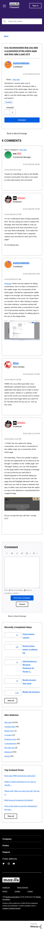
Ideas (5, 36)
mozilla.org (6, 896)
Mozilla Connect (14, 5)
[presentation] (6, 561)
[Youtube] (14, 872)
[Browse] (4, 6)
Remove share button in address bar (30, 656)
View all (11, 709)
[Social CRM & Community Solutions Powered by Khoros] (36, 935)
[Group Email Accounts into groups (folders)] (36, 133)
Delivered (8, 760)
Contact (31, 900)
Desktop (9, 102)
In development (10, 752)
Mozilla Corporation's (13, 906)
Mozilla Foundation (9, 908)
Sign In (35, 6)
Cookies (18, 900)
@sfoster (8, 285)
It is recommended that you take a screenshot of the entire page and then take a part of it (20, 51)
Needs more (9, 739)
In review (8, 744)
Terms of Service (24, 896)
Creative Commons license (12, 917)
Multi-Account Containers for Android (19, 809)
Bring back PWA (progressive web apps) (20, 784)
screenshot (11, 107)
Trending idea (10, 735)
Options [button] (40, 36)
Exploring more (10, 748)
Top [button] (3, 934)
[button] (7, 112)
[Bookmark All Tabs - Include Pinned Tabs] (32, 133)
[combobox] (22, 21)
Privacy (5, 900)
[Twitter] (3, 872)
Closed (7, 765)
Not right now (10, 756)
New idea (17, 79)
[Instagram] (9, 872)
